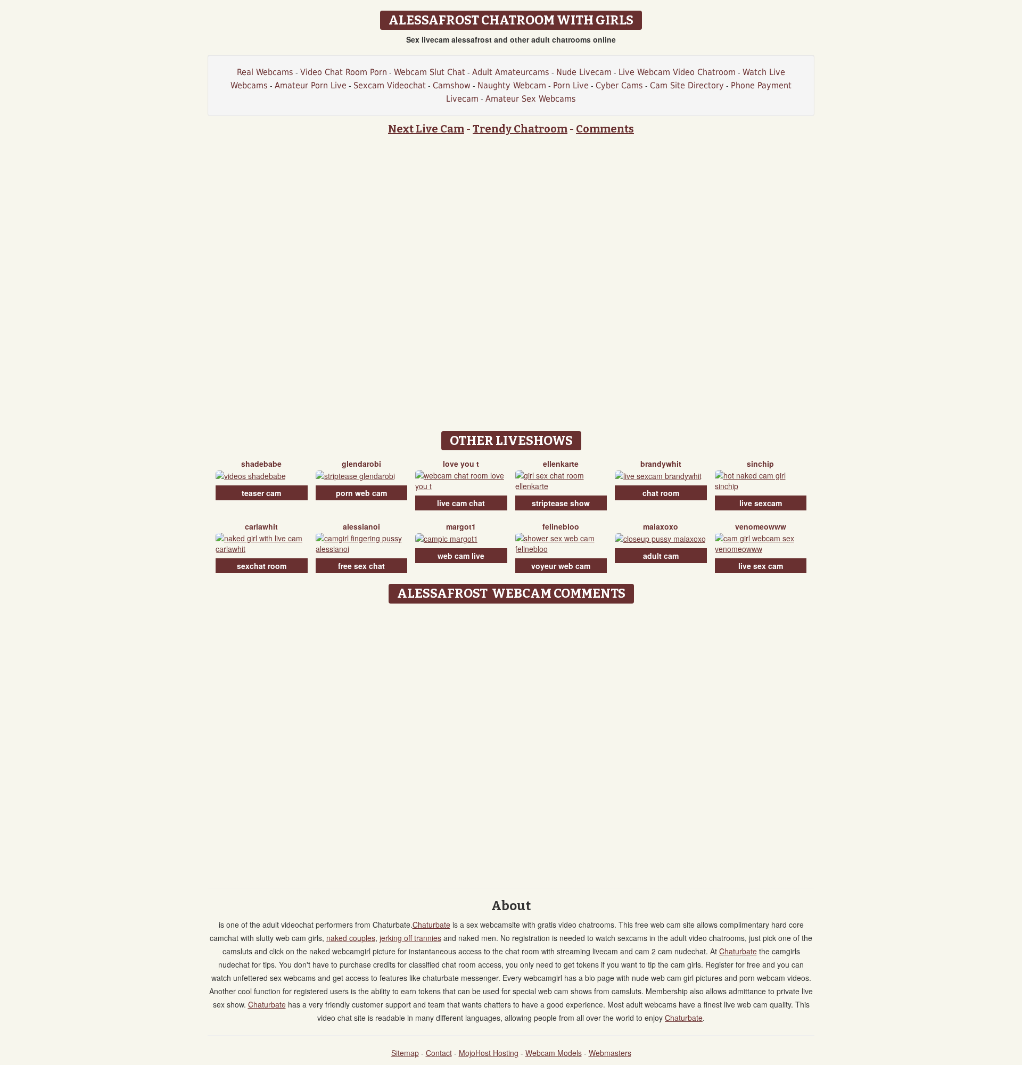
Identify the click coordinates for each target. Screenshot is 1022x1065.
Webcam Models (553, 1052)
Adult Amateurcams (510, 72)
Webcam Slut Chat (429, 72)
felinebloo (560, 526)
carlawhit (261, 526)
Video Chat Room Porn (343, 72)
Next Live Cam (426, 128)
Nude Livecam (584, 72)
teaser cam (261, 493)
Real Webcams (265, 72)
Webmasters (610, 1052)
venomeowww (760, 526)
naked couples (350, 937)
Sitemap (405, 1052)
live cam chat (461, 503)
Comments (605, 128)
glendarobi (361, 463)
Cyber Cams (619, 85)
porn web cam (361, 493)
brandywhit (660, 463)
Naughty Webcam (511, 85)
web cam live (461, 555)
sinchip (760, 463)
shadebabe (261, 463)
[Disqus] (511, 742)
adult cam (661, 555)
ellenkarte (561, 463)
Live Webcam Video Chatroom (677, 72)
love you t (461, 463)
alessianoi (361, 526)
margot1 (461, 526)
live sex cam (760, 565)
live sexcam (760, 503)
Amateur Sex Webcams (530, 99)
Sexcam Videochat (389, 85)
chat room (660, 493)
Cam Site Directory (687, 85)
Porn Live (571, 85)
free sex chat (361, 565)
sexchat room (261, 565)
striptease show (561, 503)
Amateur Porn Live (311, 85)
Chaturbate (431, 924)
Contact (439, 1052)
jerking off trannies (410, 937)
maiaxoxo (660, 526)
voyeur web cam (560, 565)
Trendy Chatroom (520, 128)
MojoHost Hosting (488, 1052)
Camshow (452, 85)
